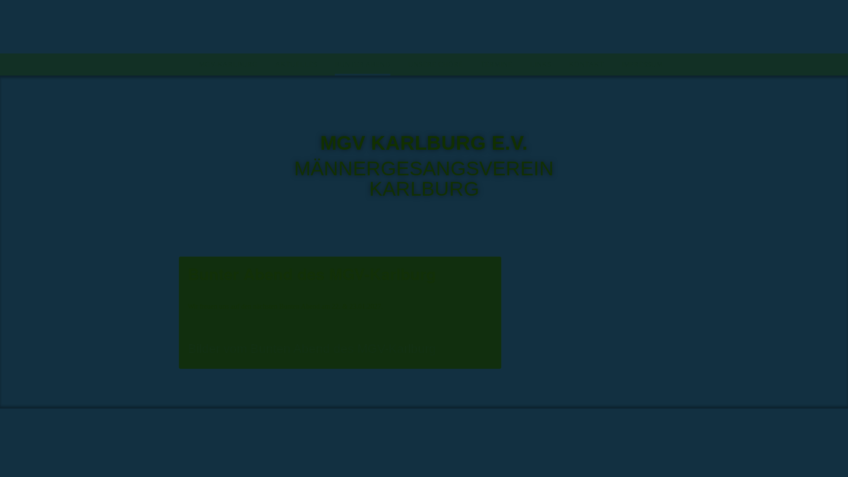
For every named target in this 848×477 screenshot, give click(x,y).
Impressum (641, 64)
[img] (424, 26)
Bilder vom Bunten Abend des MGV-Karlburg (312, 349)
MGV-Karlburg (228, 64)
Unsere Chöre (435, 64)
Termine (496, 64)
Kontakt (586, 64)
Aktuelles (296, 64)
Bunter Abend (362, 64)
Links (540, 64)
